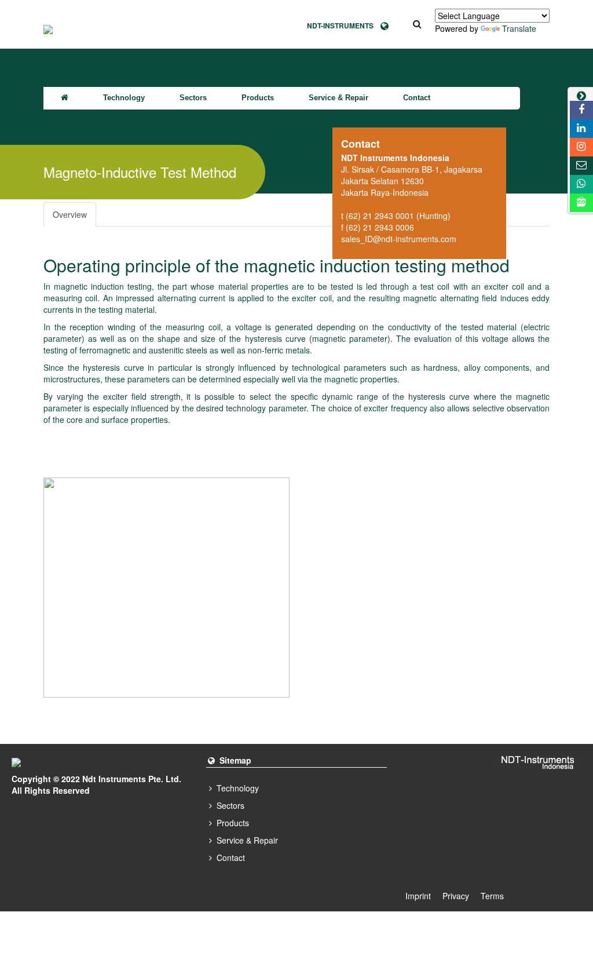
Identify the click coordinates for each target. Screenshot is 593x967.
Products (257, 97)
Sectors (193, 97)
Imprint (418, 896)
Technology (124, 97)
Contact (416, 97)
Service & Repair (338, 97)
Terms (492, 896)
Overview (70, 214)
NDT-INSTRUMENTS (343, 25)
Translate (519, 28)
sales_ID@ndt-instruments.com (398, 239)
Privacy (455, 896)
